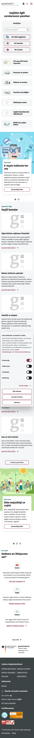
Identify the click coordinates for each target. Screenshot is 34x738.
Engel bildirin (21, 676)
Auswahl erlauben (17, 397)
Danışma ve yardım (23, 669)
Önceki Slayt (1, 145)
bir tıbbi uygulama (19, 37)
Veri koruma (6, 733)
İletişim (4, 686)
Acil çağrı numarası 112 (17, 581)
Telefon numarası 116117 (17, 604)
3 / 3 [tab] (20, 544)
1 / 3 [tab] (14, 544)
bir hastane (18, 43)
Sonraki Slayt (32, 145)
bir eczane (18, 50)
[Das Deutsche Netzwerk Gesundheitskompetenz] (16, 715)
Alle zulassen (17, 391)
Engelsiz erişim (22, 672)
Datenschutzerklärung (22, 352)
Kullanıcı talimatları (8, 672)
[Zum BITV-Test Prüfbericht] (8, 722)
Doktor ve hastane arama (15, 626)
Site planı (5, 676)
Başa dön (15, 640)
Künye (14, 733)
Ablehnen (17, 402)
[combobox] (14, 30)
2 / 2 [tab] (19, 199)
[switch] (29, 366)
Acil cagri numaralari (9, 703)
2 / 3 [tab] (17, 544)
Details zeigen (23, 385)
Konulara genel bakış (17, 462)
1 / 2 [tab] (15, 199)
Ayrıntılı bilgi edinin (17, 189)
